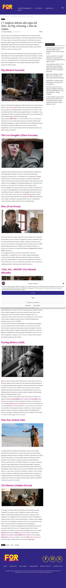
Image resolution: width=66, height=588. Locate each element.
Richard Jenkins (8, 532)
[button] (63, 283)
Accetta (33, 293)
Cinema (6, 16)
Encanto (24, 316)
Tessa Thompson (24, 399)
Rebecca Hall (4, 381)
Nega (33, 297)
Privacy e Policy (37, 305)
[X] (59, 559)
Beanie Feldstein (26, 535)
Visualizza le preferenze (33, 302)
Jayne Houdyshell (24, 532)
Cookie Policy (28, 305)
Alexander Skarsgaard (18, 403)
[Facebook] (46, 559)
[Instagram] (53, 559)
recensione (17, 544)
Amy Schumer (34, 537)
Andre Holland (15, 405)
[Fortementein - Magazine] (7, 7)
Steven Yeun (10, 537)
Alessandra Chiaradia (7, 31)
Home (2, 16)
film (12, 544)
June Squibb (9, 535)
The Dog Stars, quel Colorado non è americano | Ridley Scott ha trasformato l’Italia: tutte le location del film (55, 50)
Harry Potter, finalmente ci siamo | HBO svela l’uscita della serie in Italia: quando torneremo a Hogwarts (55, 76)
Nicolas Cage (12, 107)
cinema (7, 544)
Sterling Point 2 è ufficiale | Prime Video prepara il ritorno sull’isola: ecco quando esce (54, 82)
